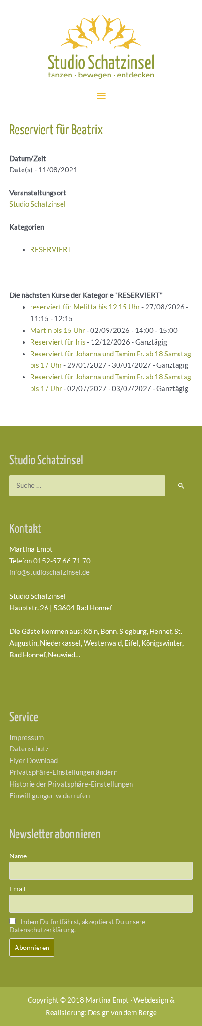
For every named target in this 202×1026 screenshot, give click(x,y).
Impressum (26, 737)
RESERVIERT (51, 250)
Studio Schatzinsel (37, 204)
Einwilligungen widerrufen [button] (49, 796)
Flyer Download (33, 760)
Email (17, 889)
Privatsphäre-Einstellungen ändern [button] (63, 772)
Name (18, 856)
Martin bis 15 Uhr (57, 330)
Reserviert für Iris (57, 342)
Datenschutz (29, 749)
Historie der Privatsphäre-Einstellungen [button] (71, 784)
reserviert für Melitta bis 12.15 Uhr (85, 307)
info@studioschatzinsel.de (49, 572)
